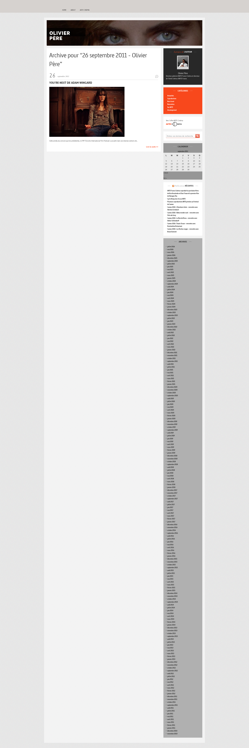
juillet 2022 (171, 335)
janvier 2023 (171, 324)
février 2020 (171, 416)
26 (166, 170)
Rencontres (170, 104)
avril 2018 (170, 479)
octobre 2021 (171, 358)
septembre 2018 (172, 464)
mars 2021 (170, 378)
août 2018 (170, 467)
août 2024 (170, 287)
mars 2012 (170, 688)
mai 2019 (170, 441)
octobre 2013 (171, 633)
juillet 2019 (171, 436)
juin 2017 (170, 507)
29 (183, 170)
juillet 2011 (171, 711)
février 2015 (171, 587)
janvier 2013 (171, 659)
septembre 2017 (172, 499)
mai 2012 (170, 682)
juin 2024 (170, 292)
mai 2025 (170, 269)
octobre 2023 (171, 312)
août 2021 (170, 364)
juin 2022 (170, 338)
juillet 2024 (171, 289)
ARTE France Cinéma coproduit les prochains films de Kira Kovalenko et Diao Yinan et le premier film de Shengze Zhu (183, 193)
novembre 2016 (172, 527)
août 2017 (170, 502)
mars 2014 (170, 619)
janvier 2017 (171, 522)
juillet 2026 (171, 246)
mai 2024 (170, 295)
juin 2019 (170, 439)
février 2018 (171, 484)
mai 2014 (170, 613)
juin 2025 (170, 267)
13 (172, 164)
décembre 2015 (172, 559)
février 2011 (171, 725)
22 (183, 167)
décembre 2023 (172, 310)
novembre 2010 (172, 734)
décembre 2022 (172, 327)
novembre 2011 (172, 699)
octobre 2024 (171, 281)
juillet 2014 (171, 608)
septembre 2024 (172, 284)
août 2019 (170, 433)
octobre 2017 (171, 496)
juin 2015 (170, 576)
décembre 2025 (172, 258)
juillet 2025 (171, 264)
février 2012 (171, 691)
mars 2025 (170, 275)
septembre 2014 (172, 602)
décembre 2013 (172, 628)
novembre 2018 (172, 459)
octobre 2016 (171, 530)
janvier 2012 (171, 693)
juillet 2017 (171, 504)
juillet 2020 (171, 401)
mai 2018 (170, 476)
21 (177, 167)
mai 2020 (170, 407)
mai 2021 (170, 373)
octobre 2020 (171, 393)
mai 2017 (170, 510)
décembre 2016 (172, 524)
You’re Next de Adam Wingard (70, 83)
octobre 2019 (171, 427)
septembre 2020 (172, 395)
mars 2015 (170, 585)
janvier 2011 (171, 728)
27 (172, 170)
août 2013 (170, 639)
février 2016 (171, 553)
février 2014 (171, 622)
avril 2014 (170, 616)
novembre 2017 (172, 493)
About (73, 10)
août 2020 (170, 398)
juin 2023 (170, 321)
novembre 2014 (172, 596)
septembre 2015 (172, 567)
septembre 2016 (172, 533)
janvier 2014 (171, 625)
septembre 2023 (172, 315)
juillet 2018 (171, 470)
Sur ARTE (170, 107)
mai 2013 (170, 648)
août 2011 (170, 708)
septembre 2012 (172, 671)
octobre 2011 (171, 702)
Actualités (170, 96)
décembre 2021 (172, 352)
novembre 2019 (172, 424)
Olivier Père (183, 73)
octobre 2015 (171, 565)
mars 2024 (170, 301)
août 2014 (170, 605)
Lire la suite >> (152, 147)
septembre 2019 (172, 430)
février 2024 (171, 304)
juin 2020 (170, 404)
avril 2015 (170, 582)
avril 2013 (170, 651)
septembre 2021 (172, 361)
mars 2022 (170, 347)
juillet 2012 (171, 676)
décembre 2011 (172, 696)
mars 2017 (170, 516)
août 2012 (170, 673)
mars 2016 (170, 550)
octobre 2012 (171, 668)
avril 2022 (170, 344)
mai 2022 (170, 341)
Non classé (170, 101)
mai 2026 (170, 249)
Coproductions (171, 98)
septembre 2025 (172, 261)
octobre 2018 (171, 461)
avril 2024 (170, 298)
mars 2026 (170, 252)
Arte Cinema (84, 10)
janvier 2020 (171, 418)
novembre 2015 (172, 562)
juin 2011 (170, 714)
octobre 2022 (171, 330)
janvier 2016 (171, 556)
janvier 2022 (171, 350)
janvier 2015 (171, 590)
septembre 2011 (172, 705)
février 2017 (171, 519)
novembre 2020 (172, 390)
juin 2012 (170, 679)
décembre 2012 (172, 662)
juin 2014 (170, 610)
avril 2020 (170, 410)
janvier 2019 (171, 453)
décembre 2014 (172, 593)
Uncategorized (172, 110)
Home (64, 10)
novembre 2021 (172, 355)
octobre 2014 (171, 599)
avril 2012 (170, 685)
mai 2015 (170, 579)
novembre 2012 (172, 665)
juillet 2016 (171, 539)
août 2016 (170, 536)
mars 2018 (170, 482)
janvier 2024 (171, 307)
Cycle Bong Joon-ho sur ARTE (176, 199)
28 (177, 170)
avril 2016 (170, 547)
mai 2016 (170, 545)
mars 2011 (170, 722)
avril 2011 (170, 719)
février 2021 (171, 381)
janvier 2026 (171, 255)
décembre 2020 (172, 387)
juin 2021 (170, 370)
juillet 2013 (171, 642)
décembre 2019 (172, 421)
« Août (165, 173)
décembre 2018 (172, 456)
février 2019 (171, 450)
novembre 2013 (172, 630)
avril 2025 (170, 272)
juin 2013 (170, 645)
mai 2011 (170, 716)
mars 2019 (170, 447)
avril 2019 (170, 444)
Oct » (165, 178)
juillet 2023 (171, 318)
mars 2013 (170, 653)
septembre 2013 (172, 636)
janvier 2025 (171, 278)
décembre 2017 (172, 490)
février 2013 (171, 656)
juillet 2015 (171, 573)
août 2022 (170, 332)
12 (166, 164)
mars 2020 (170, 413)
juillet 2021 (171, 367)
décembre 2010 (172, 731)
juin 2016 (170, 542)
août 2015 (170, 570)
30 (188, 170)
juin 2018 (170, 473)
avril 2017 (170, 513)
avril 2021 (170, 375)
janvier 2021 (171, 384)
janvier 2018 (171, 487)
